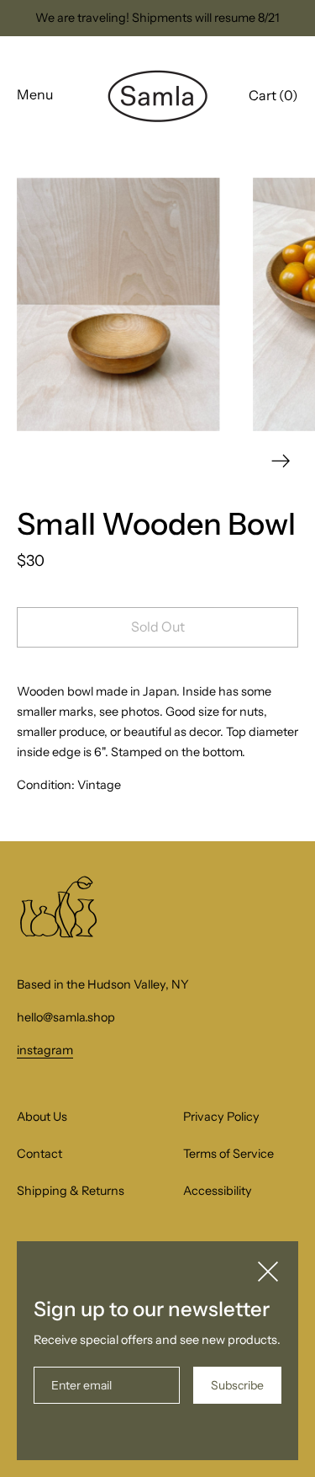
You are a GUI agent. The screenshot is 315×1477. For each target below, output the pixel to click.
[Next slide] (281, 461)
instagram (45, 1050)
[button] (273, 97)
